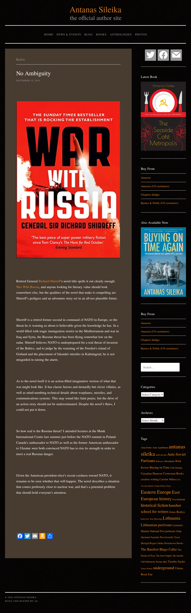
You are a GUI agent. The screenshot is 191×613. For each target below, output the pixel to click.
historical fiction (154, 505)
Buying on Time (160, 467)
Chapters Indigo (150, 194)
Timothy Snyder (176, 561)
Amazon (146, 177)
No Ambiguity (33, 73)
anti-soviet (161, 454)
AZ (36, 600)
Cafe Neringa (176, 467)
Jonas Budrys (177, 512)
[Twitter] (150, 55)
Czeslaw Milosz (168, 479)
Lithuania (171, 518)
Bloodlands (170, 461)
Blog (88, 34)
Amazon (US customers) (155, 186)
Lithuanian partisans (156, 524)
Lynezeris (178, 525)
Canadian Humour (151, 473)
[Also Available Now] (163, 296)
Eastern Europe (156, 491)
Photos (141, 34)
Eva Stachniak (179, 499)
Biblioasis (160, 461)
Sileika (160, 543)
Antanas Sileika (95, 9)
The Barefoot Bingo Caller (159, 549)
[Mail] (176, 55)
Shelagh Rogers (149, 543)
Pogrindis (155, 537)
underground (163, 567)
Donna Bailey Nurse (163, 486)
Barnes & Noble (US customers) (159, 203)
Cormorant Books (173, 473)
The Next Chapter (164, 555)
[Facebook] (163, 55)
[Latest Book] (163, 150)
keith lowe (145, 519)
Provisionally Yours (170, 537)
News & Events (69, 34)
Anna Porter (146, 447)
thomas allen (161, 561)
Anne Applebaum (160, 447)
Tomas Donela (146, 568)
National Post (157, 531)
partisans (170, 531)
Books (101, 34)
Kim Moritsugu (156, 519)
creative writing (150, 479)
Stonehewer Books (173, 543)
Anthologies (121, 34)
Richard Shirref (49, 281)
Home (48, 34)
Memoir (145, 531)
